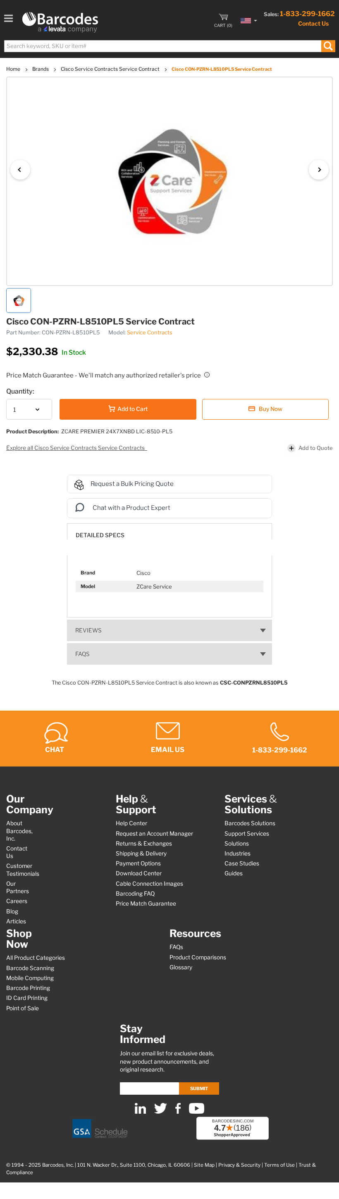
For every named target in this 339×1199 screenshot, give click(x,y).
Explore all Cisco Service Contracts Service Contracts (76, 448)
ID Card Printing (27, 998)
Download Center (139, 873)
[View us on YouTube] (196, 1112)
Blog (12, 911)
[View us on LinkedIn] (140, 1112)
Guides (233, 873)
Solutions (236, 843)
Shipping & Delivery (141, 853)
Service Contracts (149, 332)
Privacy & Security (239, 1165)
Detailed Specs (100, 535)
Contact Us (313, 23)
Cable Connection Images (149, 883)
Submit (199, 1088)
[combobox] (169, 46)
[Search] (328, 46)
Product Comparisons (198, 957)
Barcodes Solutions (249, 823)
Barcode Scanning (30, 968)
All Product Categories (35, 957)
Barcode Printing (28, 988)
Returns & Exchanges (144, 843)
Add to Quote (315, 448)
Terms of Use (279, 1165)
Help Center (131, 823)
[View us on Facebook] (178, 1112)
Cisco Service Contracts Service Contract (111, 69)
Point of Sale (22, 1008)
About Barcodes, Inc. (19, 830)
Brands (41, 69)
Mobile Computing (30, 978)
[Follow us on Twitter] (160, 1112)
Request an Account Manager (154, 833)
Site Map (204, 1165)
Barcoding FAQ (135, 893)
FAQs (82, 654)
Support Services (246, 833)
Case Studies (241, 863)
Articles (16, 921)
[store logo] (60, 22)
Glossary (181, 967)
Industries (237, 853)
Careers (16, 901)
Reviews (88, 630)
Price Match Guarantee (146, 903)
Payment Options (138, 863)
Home (13, 69)
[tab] (169, 531)
